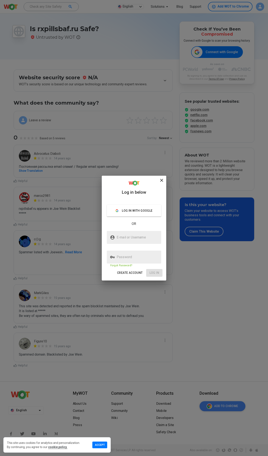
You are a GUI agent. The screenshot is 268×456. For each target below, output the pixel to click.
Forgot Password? (121, 265)
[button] (129, 273)
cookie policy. (57, 447)
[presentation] (134, 228)
